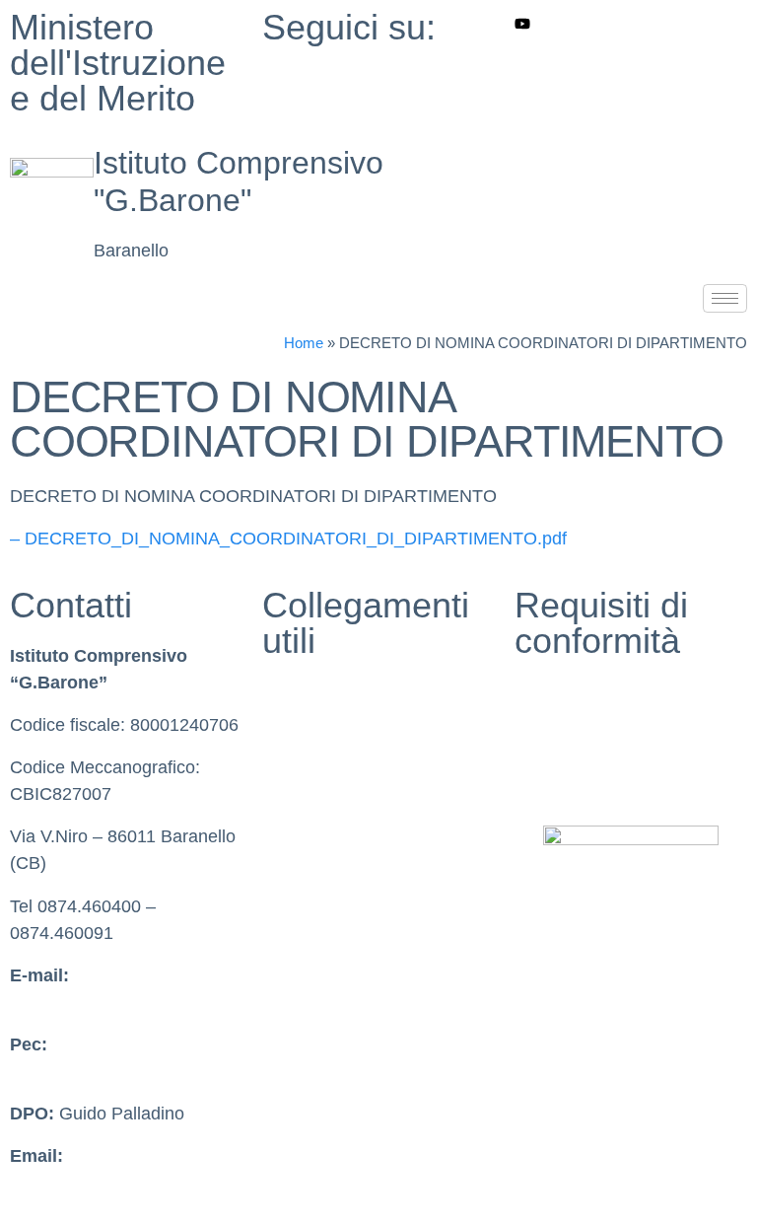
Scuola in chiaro (325, 734)
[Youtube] (631, 23)
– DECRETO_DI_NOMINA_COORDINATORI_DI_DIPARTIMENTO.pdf (288, 538)
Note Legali (559, 776)
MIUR (285, 691)
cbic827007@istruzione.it (109, 1002)
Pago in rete (310, 904)
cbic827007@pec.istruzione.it (125, 1071)
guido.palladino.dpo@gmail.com (136, 1182)
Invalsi (287, 776)
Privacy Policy (570, 691)
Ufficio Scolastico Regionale (372, 818)
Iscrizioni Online (324, 862)
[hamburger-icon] (725, 298)
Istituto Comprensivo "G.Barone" (238, 181)
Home (303, 342)
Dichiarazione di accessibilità (628, 734)
